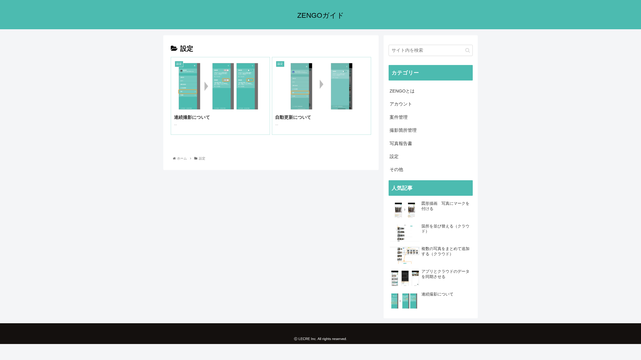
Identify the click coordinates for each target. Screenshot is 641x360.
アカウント (401, 104)
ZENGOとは (402, 91)
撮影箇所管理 (403, 130)
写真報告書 (401, 143)
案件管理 (399, 117)
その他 (396, 169)
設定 (394, 156)
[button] (467, 50)
